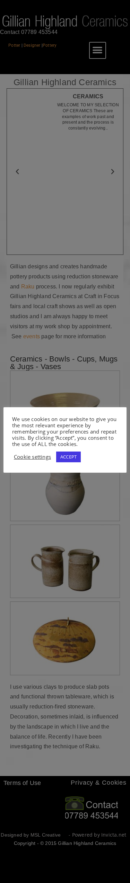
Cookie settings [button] (32, 457)
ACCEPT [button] (68, 457)
